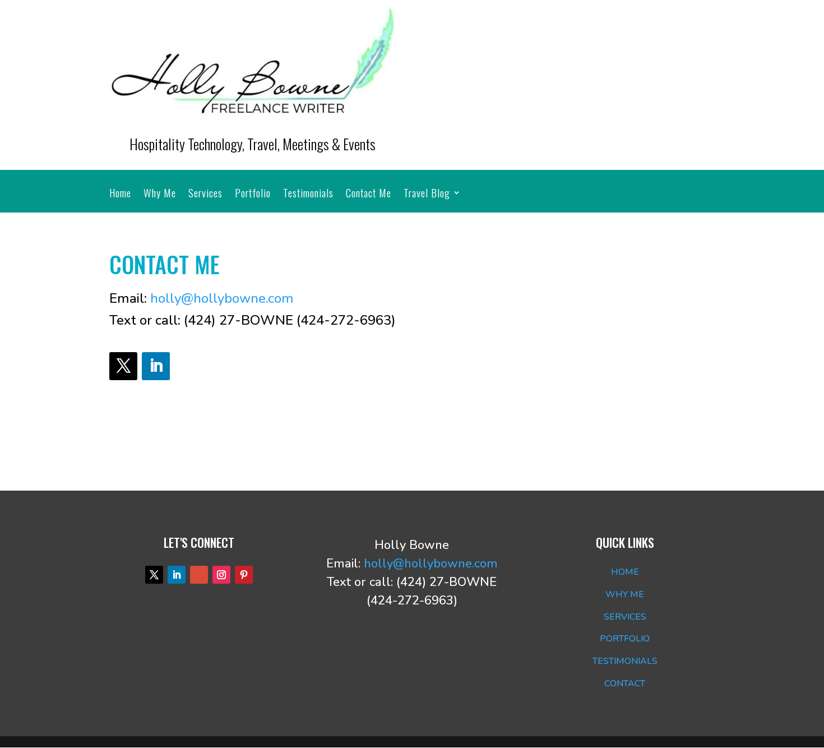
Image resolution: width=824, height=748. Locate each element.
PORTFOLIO (625, 638)
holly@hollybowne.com (222, 298)
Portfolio (253, 194)
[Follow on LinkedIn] (156, 366)
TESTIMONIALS (625, 661)
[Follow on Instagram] (221, 575)
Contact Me (368, 194)
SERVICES (625, 617)
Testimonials (308, 194)
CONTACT (624, 683)
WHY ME (624, 594)
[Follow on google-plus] (199, 575)
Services (205, 194)
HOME (625, 572)
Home (120, 194)
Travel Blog (427, 194)
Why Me (159, 194)
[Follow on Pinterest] (244, 575)
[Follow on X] (123, 366)
